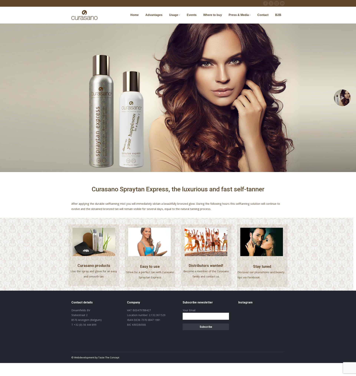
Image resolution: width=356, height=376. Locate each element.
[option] (151, 242)
